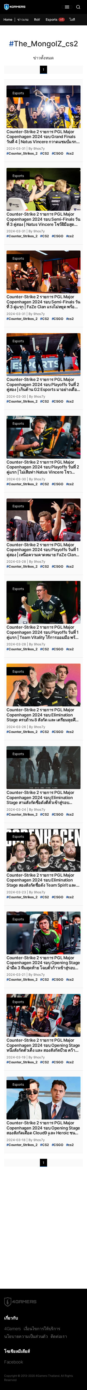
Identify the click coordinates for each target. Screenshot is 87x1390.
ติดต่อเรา (59, 1336)
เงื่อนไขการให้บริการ (42, 1328)
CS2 (44, 153)
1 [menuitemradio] (43, 69)
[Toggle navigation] (67, 7)
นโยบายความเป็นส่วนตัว (26, 1336)
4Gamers (12, 1328)
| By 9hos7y (35, 148)
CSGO (57, 153)
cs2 (70, 153)
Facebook (13, 1361)
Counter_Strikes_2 (21, 153)
